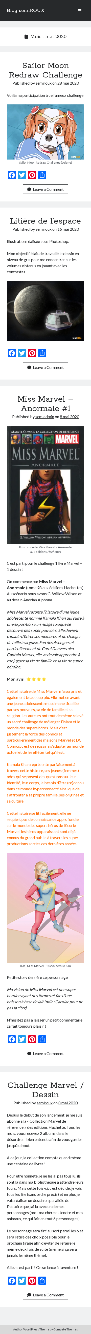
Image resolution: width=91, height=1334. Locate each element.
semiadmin (44, 416)
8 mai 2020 (69, 416)
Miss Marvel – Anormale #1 (45, 404)
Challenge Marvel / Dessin (45, 1090)
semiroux (44, 83)
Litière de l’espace (45, 221)
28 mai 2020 (68, 83)
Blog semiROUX (25, 11)
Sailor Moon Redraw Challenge (45, 70)
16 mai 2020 (68, 229)
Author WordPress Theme (31, 1329)
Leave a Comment (48, 189)
